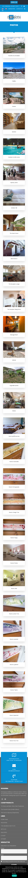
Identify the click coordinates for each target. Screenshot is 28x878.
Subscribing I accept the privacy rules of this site (13, 861)
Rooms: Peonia (14, 563)
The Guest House (14, 233)
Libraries (14, 132)
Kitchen (14, 411)
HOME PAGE (4, 819)
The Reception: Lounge (14, 284)
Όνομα (2, 848)
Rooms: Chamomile (14, 461)
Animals (14, 360)
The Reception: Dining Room (14, 309)
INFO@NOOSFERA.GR (14, 771)
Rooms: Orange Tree (14, 512)
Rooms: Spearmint (14, 715)
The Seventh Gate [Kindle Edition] (10, 809)
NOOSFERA (4, 822)
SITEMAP (3, 839)
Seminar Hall (14, 208)
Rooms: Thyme (14, 690)
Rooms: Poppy (14, 537)
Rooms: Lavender (14, 639)
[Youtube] (24, 6)
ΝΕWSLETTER (12, 8)
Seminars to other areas (14, 157)
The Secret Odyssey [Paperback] (10, 812)
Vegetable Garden (14, 385)
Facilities (14, 81)
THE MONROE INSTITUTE (8, 826)
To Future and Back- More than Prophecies (12, 806)
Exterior (14, 106)
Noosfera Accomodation (14, 55)
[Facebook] (21, 6)
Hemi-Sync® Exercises (14, 436)
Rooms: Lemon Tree (14, 614)
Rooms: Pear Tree (14, 740)
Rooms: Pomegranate (14, 487)
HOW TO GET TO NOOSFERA (14, 760)
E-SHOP (3, 835)
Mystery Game (14, 182)
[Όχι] (26, 871)
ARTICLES (3, 829)
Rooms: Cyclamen (14, 664)
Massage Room (14, 334)
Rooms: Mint (14, 588)
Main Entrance (14, 258)
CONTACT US (19, 8)
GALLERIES (4, 832)
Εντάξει (14, 875)
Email (2, 855)
